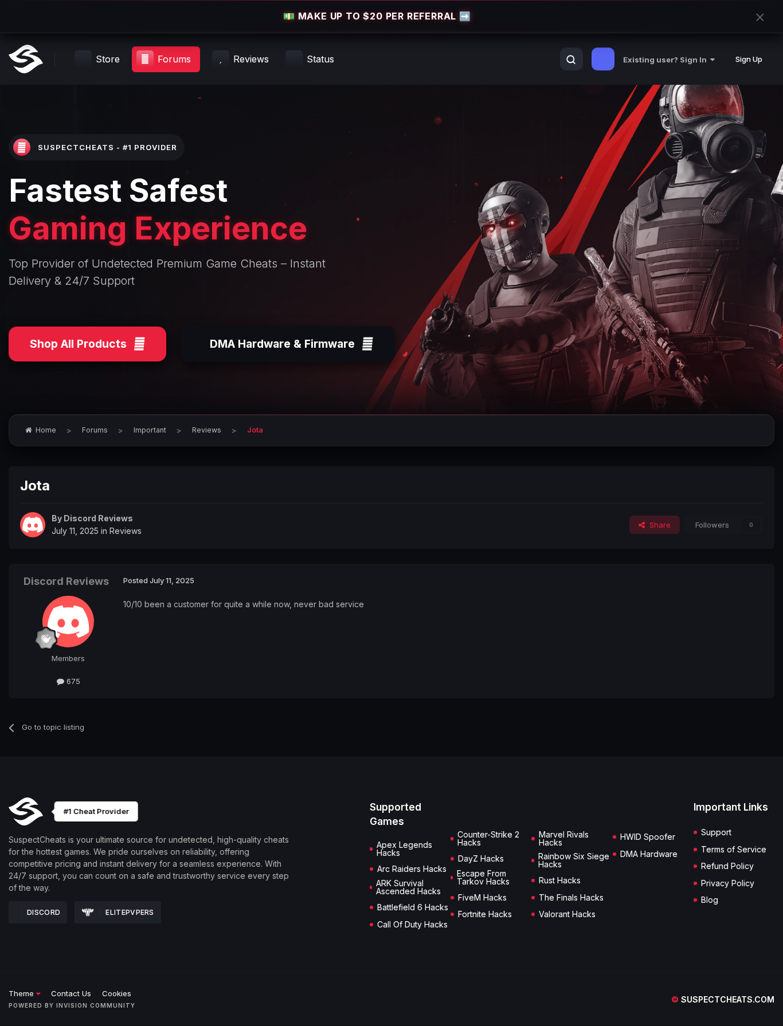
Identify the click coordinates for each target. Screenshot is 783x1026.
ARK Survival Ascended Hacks (408, 887)
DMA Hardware (649, 854)
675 (72, 681)
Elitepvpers (129, 912)
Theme (22, 993)
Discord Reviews (98, 518)
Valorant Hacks (567, 914)
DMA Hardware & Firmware (282, 344)
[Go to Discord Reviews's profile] (32, 524)
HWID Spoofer (647, 837)
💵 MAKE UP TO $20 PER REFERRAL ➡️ (377, 16)
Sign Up (748, 59)
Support (716, 832)
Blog (709, 900)
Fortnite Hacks (485, 914)
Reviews (125, 531)
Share (658, 524)
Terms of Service (733, 850)
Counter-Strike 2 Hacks (488, 839)
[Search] (570, 59)
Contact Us (71, 993)
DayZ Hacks (481, 859)
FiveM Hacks (482, 898)
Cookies (116, 993)
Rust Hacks (560, 880)
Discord (43, 912)
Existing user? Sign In (666, 59)
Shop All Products (78, 344)
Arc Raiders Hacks (412, 869)
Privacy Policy (727, 883)
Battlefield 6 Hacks (412, 907)
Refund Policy (727, 866)
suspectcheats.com (722, 999)
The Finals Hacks (571, 898)
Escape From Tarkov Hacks (483, 878)
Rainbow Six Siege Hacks (573, 860)
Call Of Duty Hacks (412, 925)
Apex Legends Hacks (404, 849)
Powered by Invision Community (72, 1005)
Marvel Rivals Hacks (564, 839)
